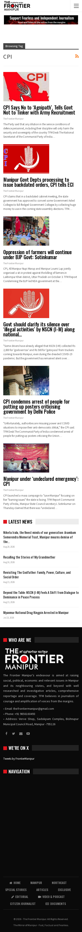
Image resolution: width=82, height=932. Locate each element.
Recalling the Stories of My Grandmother (29, 557)
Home (17, 882)
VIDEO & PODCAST (53, 896)
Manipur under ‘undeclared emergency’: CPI (41, 481)
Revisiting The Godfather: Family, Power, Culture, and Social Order (37, 574)
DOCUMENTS (58, 903)
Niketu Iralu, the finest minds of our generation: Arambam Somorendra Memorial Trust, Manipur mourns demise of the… (39, 537)
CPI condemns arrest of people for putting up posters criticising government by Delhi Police (36, 406)
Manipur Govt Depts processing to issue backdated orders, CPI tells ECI (38, 182)
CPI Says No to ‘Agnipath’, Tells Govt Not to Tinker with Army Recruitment (39, 110)
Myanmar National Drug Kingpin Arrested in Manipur (36, 612)
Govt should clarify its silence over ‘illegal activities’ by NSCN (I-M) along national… (39, 329)
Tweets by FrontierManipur (18, 759)
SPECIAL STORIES (15, 889)
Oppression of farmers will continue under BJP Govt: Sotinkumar (37, 254)
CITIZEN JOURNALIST (23, 903)
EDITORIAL (21, 896)
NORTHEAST (59, 882)
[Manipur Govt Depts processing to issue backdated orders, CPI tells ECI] (26, 158)
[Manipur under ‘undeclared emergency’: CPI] (26, 458)
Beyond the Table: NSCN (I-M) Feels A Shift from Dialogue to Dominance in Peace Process (41, 594)
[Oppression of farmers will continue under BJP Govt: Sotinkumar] (26, 231)
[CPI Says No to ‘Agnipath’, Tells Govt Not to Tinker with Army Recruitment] (26, 86)
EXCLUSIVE (64, 889)
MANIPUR (36, 882)
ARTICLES (42, 889)
